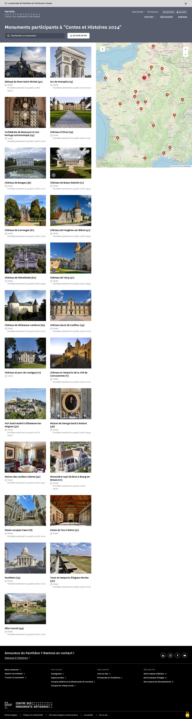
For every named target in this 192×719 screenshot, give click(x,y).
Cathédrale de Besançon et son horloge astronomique (22, 134)
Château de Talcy (62, 277)
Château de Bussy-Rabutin (67, 182)
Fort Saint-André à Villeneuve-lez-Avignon (23, 425)
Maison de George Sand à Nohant (68, 425)
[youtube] (184, 655)
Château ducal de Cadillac (67, 325)
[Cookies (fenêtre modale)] (187, 714)
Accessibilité (88, 715)
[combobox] (35, 36)
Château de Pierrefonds (20, 277)
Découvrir (166, 17)
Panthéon (12, 577)
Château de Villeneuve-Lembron (25, 325)
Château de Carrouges (19, 230)
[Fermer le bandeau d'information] (185, 3)
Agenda (182, 17)
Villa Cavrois (14, 628)
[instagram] (170, 655)
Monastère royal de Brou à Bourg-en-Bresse (70, 478)
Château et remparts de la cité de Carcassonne (68, 374)
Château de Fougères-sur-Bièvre (70, 230)
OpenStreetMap (178, 166)
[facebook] (177, 655)
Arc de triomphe (61, 81)
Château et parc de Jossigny (23, 372)
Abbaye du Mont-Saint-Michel (24, 81)
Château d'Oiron (61, 132)
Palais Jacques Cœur (19, 530)
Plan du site (103, 715)
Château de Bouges (18, 182)
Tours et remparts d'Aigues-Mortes (69, 579)
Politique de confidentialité (33, 715)
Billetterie (169, 12)
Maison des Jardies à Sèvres (22, 476)
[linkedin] (163, 655)
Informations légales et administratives (63, 715)
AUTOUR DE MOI (80, 35)
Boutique (182, 12)
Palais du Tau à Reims (64, 530)
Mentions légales (11, 715)
